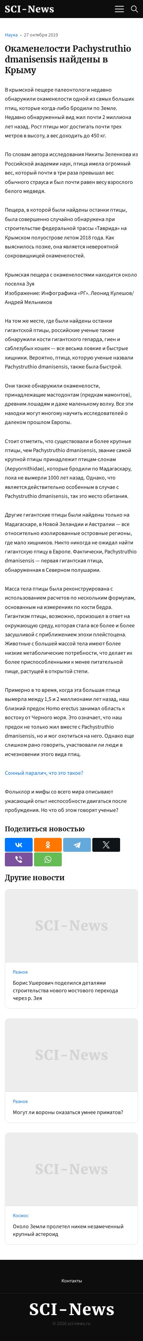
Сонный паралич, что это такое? (44, 773)
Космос (20, 1215)
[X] (106, 845)
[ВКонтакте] (19, 845)
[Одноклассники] (48, 845)
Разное (20, 972)
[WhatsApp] (48, 859)
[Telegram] (77, 845)
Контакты (71, 1281)
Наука (11, 35)
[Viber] (19, 859)
